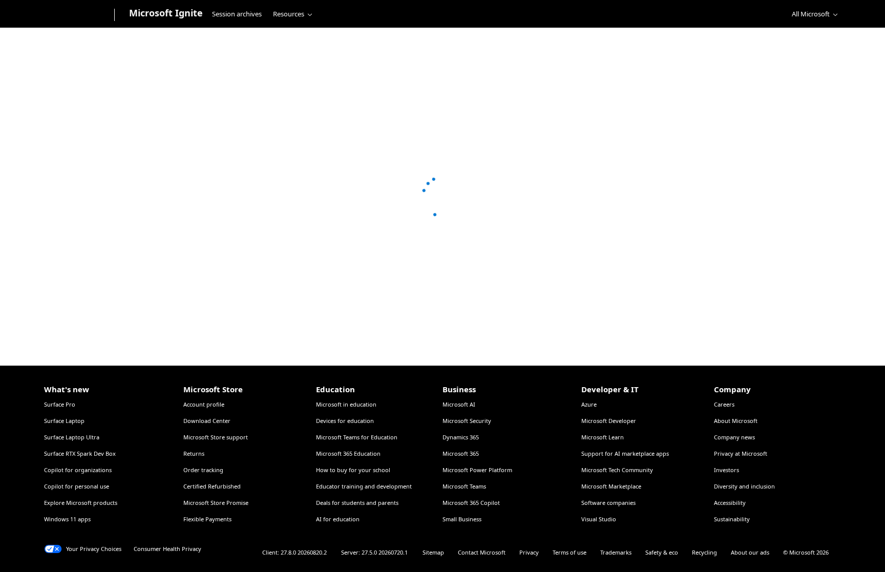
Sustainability (732, 519)
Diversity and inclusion (744, 486)
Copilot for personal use (76, 486)
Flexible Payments (207, 519)
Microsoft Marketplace (611, 486)
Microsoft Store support (215, 437)
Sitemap (433, 552)
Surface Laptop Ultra (71, 437)
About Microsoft (735, 421)
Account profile (203, 404)
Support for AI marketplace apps (625, 453)
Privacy (529, 552)
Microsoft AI (458, 404)
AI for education (338, 519)
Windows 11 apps (67, 519)
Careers (724, 404)
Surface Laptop (64, 421)
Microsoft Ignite (166, 13)
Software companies (608, 502)
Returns (193, 453)
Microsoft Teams (464, 486)
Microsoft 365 (460, 453)
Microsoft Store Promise (215, 502)
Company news (734, 437)
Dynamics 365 (460, 437)
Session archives (237, 13)
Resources (288, 13)
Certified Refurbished (212, 486)
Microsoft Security (466, 421)
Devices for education (345, 421)
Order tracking (203, 470)
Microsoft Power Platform (477, 470)
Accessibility (730, 502)
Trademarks (615, 552)
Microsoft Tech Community (617, 470)
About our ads (750, 552)
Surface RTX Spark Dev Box (80, 453)
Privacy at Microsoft (740, 453)
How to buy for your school (353, 470)
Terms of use (569, 552)
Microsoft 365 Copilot (471, 502)
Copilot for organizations (78, 470)
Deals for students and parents (357, 502)
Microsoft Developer (608, 421)
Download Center (206, 421)
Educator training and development (364, 486)
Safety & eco (661, 552)
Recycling (704, 552)
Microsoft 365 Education (348, 453)
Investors (726, 470)
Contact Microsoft (481, 552)
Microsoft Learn (602, 437)
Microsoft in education (346, 404)
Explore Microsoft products (80, 502)
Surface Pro (59, 404)
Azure (589, 404)
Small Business (461, 519)
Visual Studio (598, 519)
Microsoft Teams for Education (356, 437)
